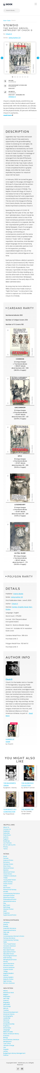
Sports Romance (8, 963)
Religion (5, 994)
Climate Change (8, 1045)
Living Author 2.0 (14, 38)
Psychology (7, 1006)
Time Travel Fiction (9, 944)
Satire (5, 886)
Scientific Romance (9, 928)
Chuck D (9, 34)
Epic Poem (6, 905)
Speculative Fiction (9, 952)
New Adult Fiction (8, 950)
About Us (6, 827)
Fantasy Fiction (8, 864)
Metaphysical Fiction (10, 960)
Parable (5, 926)
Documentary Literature (11, 1039)
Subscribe (6, 833)
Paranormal (7, 948)
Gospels (5, 1049)
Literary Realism (8, 977)
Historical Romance (9, 901)
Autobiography (8, 1016)
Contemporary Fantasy (11, 940)
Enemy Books (18, 594)
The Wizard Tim (27, 809)
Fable (5, 942)
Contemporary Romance (11, 893)
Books (9, 20)
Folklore (5, 934)
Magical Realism (8, 973)
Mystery (5, 870)
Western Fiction (8, 909)
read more (7, 115)
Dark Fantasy (7, 958)
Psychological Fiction (10, 956)
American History (8, 1014)
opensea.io (12, 97)
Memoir (5, 1008)
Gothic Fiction (7, 884)
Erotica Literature (8, 967)
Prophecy (6, 1026)
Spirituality (6, 1004)
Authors (5, 837)
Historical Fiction (8, 868)
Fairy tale (6, 932)
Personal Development (10, 1012)
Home (4, 20)
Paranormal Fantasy (9, 890)
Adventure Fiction (9, 872)
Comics (14, 607)
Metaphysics (7, 1041)
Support (5, 839)
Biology (5, 1038)
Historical (6, 1020)
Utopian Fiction (8, 969)
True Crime (7, 1043)
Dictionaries (7, 1028)
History (5, 991)
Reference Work (8, 993)
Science (6, 1000)
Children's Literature (9, 876)
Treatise (6, 1010)
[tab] (12, 77)
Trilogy (5, 971)
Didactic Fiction (8, 979)
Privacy (5, 847)
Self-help (6, 998)
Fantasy (5, 858)
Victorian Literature (9, 946)
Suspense (6, 913)
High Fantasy (7, 981)
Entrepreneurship (8, 1024)
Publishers (6, 831)
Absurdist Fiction (8, 954)
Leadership (6, 1018)
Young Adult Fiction (9, 880)
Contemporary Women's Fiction (13, 936)
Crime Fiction (7, 874)
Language (6, 1030)
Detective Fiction (8, 897)
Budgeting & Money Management (14, 1053)
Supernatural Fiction (9, 915)
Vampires (6, 922)
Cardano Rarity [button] (21, 308)
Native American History (11, 1034)
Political (5, 1055)
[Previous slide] (2, 58)
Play (4, 903)
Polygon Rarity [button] (20, 576)
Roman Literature (9, 983)
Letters (5, 1051)
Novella (5, 891)
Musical (5, 975)
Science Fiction (8, 860)
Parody (5, 962)
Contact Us (7, 829)
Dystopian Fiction (9, 895)
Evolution (6, 1036)
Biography (6, 1002)
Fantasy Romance (9, 938)
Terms (5, 849)
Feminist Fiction (8, 965)
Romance (6, 862)
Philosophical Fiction (9, 899)
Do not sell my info (9, 845)
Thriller (5, 878)
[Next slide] (38, 58)
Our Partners (7, 843)
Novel (5, 856)
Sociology (6, 1022)
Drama (5, 924)
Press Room (7, 835)
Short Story (7, 866)
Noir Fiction (6, 888)
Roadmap (6, 841)
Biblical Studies (8, 1032)
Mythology (6, 907)
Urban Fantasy (8, 882)
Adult (5, 911)
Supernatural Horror (9, 930)
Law (4, 1047)
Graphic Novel (23, 607)
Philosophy (6, 996)
